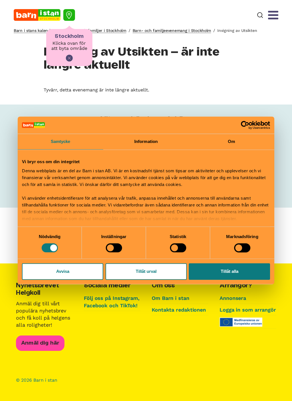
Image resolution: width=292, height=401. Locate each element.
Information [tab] (146, 141)
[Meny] (273, 15)
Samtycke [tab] (60, 141)
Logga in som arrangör (248, 310)
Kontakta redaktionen (179, 310)
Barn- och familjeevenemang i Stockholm (172, 30)
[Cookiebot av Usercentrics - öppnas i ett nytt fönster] (245, 125)
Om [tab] (231, 141)
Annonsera (233, 298)
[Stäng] (69, 58)
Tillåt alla (229, 271)
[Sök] (260, 15)
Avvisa (62, 271)
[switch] (114, 247)
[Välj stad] (69, 15)
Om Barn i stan (170, 298)
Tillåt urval (146, 271)
